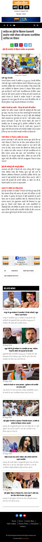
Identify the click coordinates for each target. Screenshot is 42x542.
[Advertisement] (21, 235)
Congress (14, 271)
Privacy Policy (23, 524)
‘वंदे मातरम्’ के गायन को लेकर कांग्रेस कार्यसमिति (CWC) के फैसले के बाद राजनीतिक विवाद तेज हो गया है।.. (20, 391)
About (21, 521)
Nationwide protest (11, 276)
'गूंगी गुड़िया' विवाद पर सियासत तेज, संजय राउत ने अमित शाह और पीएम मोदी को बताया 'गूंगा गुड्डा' (21, 494)
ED (5, 271)
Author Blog (29, 521)
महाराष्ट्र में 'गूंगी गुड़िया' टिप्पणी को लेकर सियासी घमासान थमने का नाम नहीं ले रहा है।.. (20, 500)
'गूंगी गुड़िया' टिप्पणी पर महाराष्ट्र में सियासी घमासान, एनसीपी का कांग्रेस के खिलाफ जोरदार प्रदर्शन (21, 422)
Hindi (24, 14)
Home (14, 521)
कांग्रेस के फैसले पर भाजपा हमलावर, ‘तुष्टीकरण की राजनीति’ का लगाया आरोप (21, 386)
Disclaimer (35, 524)
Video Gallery (11, 524)
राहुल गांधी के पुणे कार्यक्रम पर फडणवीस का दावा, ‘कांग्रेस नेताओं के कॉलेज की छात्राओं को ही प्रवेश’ (21, 350)
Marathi (18, 14)
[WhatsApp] (12, 45)
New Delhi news (28, 271)
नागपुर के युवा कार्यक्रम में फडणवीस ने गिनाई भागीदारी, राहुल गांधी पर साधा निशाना (21, 313)
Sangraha (25, 538)
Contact (23, 526)
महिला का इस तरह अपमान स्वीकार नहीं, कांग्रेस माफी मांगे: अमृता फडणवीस (21, 458)
